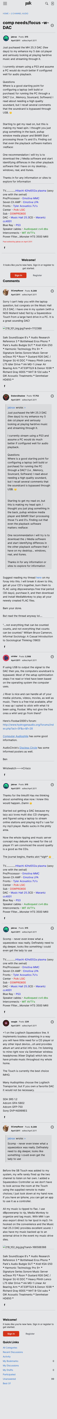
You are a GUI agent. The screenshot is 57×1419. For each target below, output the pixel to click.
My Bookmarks (28, 1361)
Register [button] (37, 275)
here (38, 577)
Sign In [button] (18, 275)
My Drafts (28, 1370)
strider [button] (14, 656)
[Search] (47, 3)
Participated (9, 1374)
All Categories (10, 1347)
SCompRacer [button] (17, 290)
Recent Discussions (13, 1352)
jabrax (11, 407)
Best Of (7, 1383)
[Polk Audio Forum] (28, 3)
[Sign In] (52, 3)
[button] (52, 26)
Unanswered (28, 1378)
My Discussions (11, 1365)
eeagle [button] (14, 1021)
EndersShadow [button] (18, 396)
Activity (7, 1356)
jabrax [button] (14, 37)
